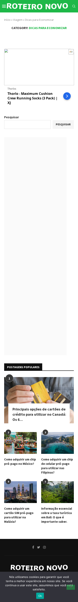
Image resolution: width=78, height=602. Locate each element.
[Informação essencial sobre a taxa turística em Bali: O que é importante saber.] (57, 492)
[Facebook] (58, 18)
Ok (40, 595)
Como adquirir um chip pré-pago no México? (20, 461)
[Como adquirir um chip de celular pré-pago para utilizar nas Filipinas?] (57, 443)
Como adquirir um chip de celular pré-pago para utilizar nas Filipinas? (57, 465)
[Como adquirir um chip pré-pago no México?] (20, 443)
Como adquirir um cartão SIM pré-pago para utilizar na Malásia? (18, 515)
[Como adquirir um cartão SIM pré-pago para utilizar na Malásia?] (20, 492)
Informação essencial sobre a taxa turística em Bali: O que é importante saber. (56, 515)
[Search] (74, 6)
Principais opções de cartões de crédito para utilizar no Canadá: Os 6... (39, 414)
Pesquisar (11, 117)
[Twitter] (62, 18)
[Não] (71, 587)
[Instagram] (67, 18)
